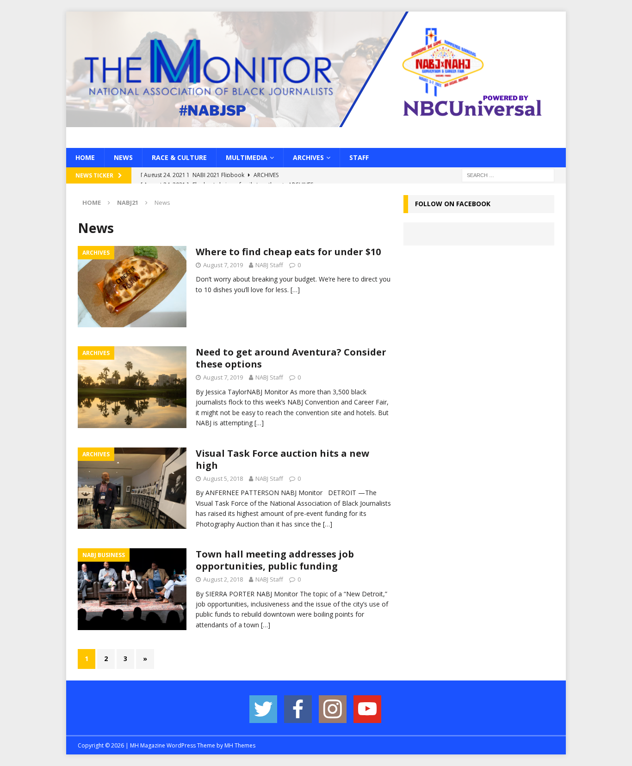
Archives (308, 157)
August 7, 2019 (223, 265)
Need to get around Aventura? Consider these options (291, 358)
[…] (295, 289)
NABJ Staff (269, 265)
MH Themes (239, 745)
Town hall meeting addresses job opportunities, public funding (275, 560)
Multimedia (246, 157)
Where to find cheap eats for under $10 (288, 251)
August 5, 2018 (223, 478)
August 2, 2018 (223, 579)
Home (85, 157)
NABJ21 (127, 202)
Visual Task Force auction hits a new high (282, 459)
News (123, 157)
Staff (359, 157)
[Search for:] (508, 175)
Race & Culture (179, 157)
